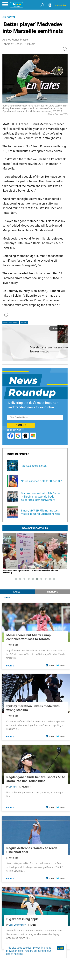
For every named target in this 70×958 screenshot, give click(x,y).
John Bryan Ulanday (17, 925)
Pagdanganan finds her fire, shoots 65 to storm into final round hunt (35, 779)
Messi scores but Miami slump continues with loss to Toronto (28, 637)
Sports (8, 17)
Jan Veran (13, 787)
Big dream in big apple (22, 919)
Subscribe (60, 5)
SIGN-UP (21, 425)
